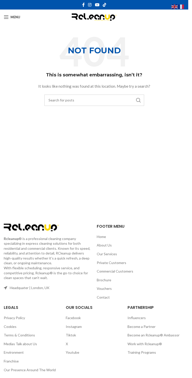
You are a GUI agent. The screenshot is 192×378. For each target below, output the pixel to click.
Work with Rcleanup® (145, 344)
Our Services (107, 254)
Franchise (11, 361)
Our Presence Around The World (30, 370)
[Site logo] (94, 17)
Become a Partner (142, 326)
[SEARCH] (138, 100)
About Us (104, 245)
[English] (175, 6)
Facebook (73, 318)
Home (101, 236)
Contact (103, 297)
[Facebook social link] (83, 5)
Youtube (72, 352)
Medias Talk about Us (20, 344)
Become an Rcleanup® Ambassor (154, 335)
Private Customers (111, 263)
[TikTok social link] (104, 5)
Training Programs (142, 352)
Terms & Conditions (19, 335)
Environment (14, 352)
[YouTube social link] (97, 5)
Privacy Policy (14, 318)
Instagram (74, 326)
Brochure (104, 280)
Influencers (137, 318)
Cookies (10, 326)
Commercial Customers (115, 271)
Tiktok (71, 335)
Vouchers (104, 288)
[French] (181, 6)
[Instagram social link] (89, 5)
